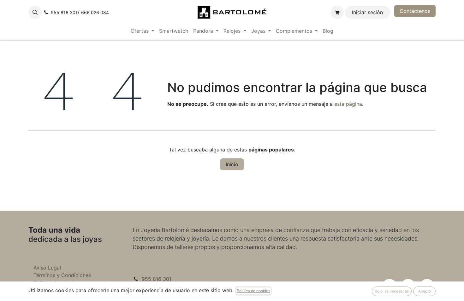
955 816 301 (156, 279)
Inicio (232, 164)
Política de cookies (253, 290)
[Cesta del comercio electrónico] (337, 12)
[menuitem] (142, 31)
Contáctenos (415, 11)
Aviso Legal (47, 267)
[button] (35, 12)
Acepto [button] (424, 291)
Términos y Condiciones (62, 275)
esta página (348, 104)
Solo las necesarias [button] (392, 291)
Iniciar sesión (367, 12)
